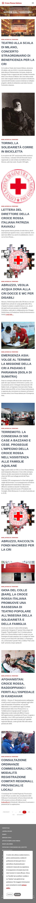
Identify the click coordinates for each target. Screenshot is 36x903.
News (2, 39)
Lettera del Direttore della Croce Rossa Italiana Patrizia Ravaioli (15, 218)
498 (29, 812)
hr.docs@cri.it (5, 802)
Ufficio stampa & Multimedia (11, 840)
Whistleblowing (7, 844)
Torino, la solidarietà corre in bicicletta (17, 147)
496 (20, 812)
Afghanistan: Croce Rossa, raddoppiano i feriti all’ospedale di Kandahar (17, 688)
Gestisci (9, 894)
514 (13, 814)
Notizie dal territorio (11, 39)
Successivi (20, 814)
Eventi (4, 834)
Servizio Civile (6, 837)
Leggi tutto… (10, 314)
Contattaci (6, 828)
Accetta (17, 894)
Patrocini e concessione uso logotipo (14, 847)
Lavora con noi (7, 831)
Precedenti (6, 812)
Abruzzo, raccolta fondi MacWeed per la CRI (17, 545)
